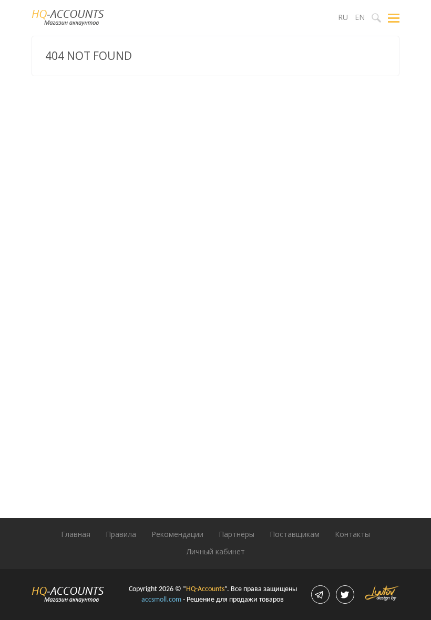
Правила (121, 534)
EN (360, 17)
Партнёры (236, 534)
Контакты (352, 534)
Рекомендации (177, 534)
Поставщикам (295, 534)
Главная (75, 534)
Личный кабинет (216, 551)
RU (343, 17)
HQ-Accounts (205, 589)
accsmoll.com (161, 600)
